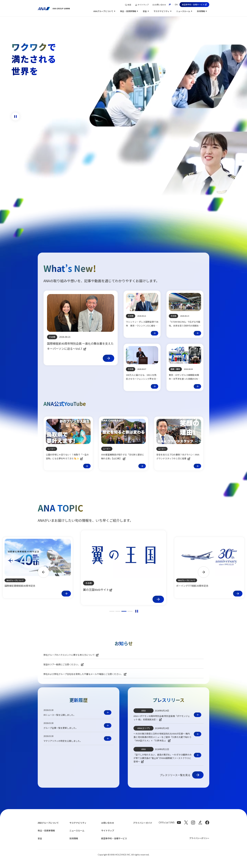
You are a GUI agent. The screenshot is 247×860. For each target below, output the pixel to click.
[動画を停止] (15, 117)
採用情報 (73, 838)
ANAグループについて (48, 822)
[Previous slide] (43, 572)
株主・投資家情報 (46, 830)
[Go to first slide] (203, 572)
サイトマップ (107, 830)
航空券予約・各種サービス (114, 838)
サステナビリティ (77, 822)
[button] (104, 12)
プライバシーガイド (142, 822)
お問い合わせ (107, 822)
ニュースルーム (76, 830)
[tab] (111, 611)
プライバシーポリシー (199, 838)
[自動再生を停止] (136, 611)
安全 (40, 838)
